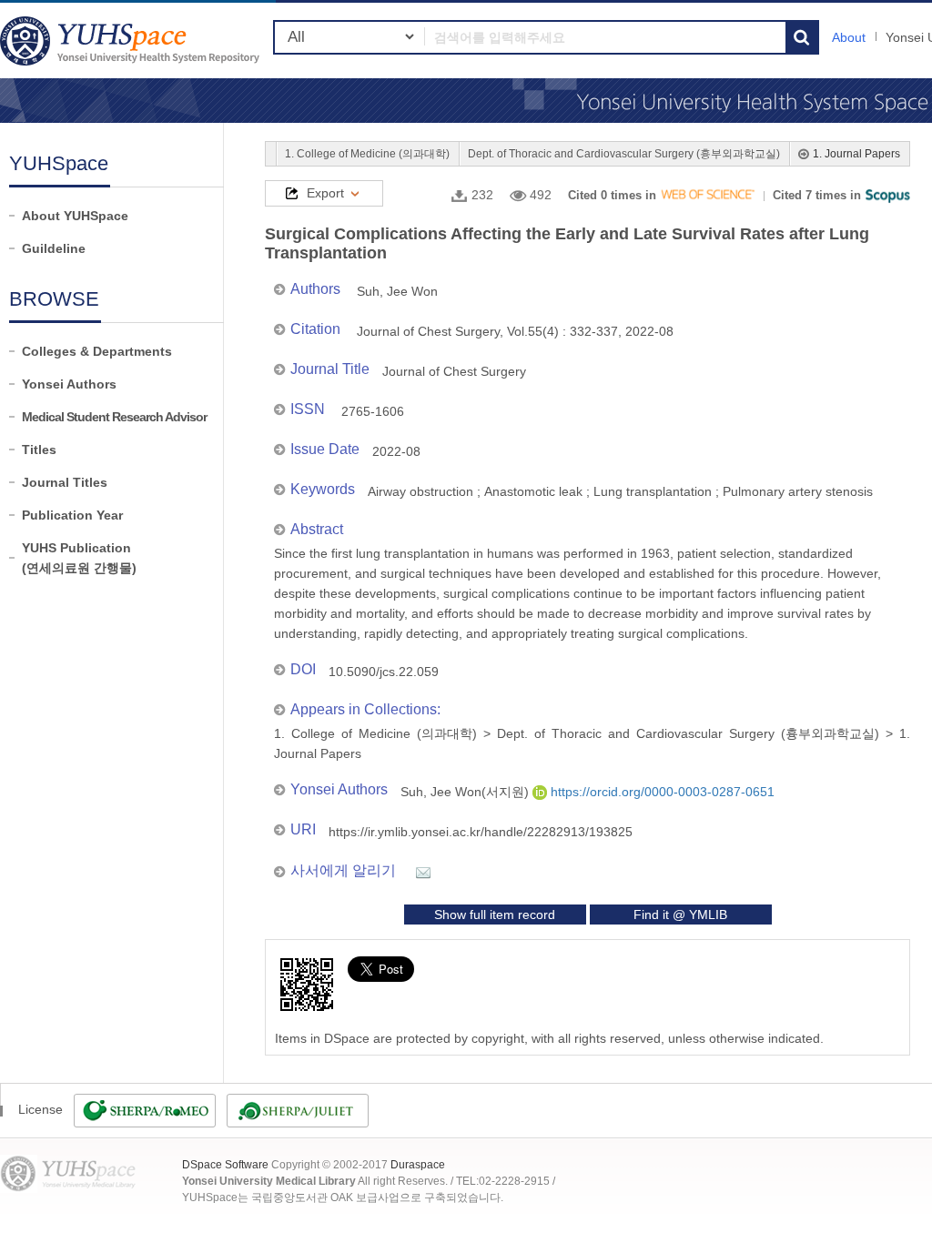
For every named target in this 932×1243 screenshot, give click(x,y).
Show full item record (494, 914)
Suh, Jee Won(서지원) (466, 791)
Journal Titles (64, 482)
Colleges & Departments (97, 351)
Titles (39, 449)
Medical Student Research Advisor (114, 416)
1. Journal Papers (856, 153)
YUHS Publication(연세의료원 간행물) (79, 558)
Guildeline (54, 248)
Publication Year (72, 515)
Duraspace (417, 1164)
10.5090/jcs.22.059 (384, 671)
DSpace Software (225, 1164)
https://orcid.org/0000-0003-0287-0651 (661, 791)
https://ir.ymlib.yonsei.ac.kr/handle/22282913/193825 (481, 831)
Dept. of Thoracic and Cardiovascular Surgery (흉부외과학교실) (624, 153)
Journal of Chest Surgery (454, 371)
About (849, 37)
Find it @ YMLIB (680, 914)
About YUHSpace (75, 215)
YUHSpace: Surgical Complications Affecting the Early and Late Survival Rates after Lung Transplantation (132, 40)
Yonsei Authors (69, 384)
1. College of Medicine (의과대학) (367, 153)
